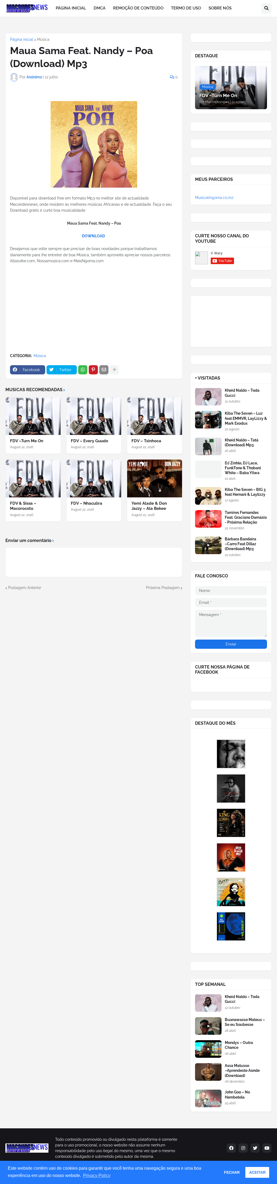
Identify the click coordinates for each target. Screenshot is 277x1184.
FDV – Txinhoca (146, 440)
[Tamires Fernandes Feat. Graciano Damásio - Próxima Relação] (208, 519)
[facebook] (231, 1148)
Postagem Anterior (24, 588)
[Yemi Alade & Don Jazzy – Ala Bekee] (154, 478)
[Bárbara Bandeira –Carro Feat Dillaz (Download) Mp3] (208, 545)
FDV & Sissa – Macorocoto (23, 506)
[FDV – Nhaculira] (94, 478)
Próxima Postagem (163, 588)
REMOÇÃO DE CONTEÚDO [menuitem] (138, 8)
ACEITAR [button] (257, 1172)
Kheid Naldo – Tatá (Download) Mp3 (241, 442)
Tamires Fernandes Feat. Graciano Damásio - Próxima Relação (246, 517)
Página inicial (21, 39)
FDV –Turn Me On (26, 440)
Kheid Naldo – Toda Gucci (242, 392)
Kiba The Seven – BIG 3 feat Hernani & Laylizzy (245, 492)
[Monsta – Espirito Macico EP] (231, 754)
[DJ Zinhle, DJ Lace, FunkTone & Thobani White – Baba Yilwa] (208, 469)
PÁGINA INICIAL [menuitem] (71, 8)
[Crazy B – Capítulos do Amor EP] (231, 788)
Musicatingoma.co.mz (214, 197)
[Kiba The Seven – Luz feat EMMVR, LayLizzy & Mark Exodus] (208, 419)
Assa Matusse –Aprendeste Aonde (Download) (242, 1070)
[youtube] (267, 1148)
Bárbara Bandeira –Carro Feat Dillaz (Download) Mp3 (240, 544)
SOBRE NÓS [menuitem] (220, 8)
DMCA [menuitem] (99, 8)
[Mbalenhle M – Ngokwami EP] (231, 857)
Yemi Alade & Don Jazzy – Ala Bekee (149, 506)
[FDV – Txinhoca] (154, 416)
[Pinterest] (93, 369)
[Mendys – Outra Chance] (208, 1049)
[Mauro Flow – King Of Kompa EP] (231, 823)
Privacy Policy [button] (96, 1175)
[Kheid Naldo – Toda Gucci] (208, 396)
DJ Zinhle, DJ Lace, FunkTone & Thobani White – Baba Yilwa (243, 468)
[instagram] (243, 1148)
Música (43, 39)
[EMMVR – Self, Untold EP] (231, 926)
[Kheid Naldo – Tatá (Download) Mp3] (208, 446)
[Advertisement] (94, 309)
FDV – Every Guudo (89, 440)
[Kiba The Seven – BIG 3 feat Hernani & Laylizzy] (208, 496)
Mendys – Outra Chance (239, 1045)
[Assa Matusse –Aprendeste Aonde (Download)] (208, 1072)
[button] (266, 8)
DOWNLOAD (93, 236)
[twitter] (255, 1148)
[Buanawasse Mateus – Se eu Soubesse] (208, 1026)
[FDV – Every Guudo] (94, 416)
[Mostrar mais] (114, 369)
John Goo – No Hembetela (237, 1094)
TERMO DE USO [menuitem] (186, 8)
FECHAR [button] (232, 1172)
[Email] (103, 369)
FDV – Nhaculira (86, 503)
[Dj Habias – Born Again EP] (231, 892)
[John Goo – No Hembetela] (208, 1098)
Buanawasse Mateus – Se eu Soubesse (245, 1022)
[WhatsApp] (82, 369)
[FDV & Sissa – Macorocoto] (33, 478)
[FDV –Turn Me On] (33, 416)
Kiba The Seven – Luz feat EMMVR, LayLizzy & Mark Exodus (246, 418)
